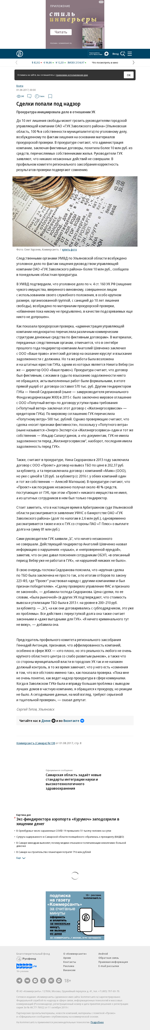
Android (103, 953)
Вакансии (69, 970)
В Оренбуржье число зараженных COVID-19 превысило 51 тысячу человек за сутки (63, 830)
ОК (129, 75)
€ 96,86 (48, 62)
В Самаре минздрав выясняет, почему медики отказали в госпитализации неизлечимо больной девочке (71, 844)
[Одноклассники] (43, 981)
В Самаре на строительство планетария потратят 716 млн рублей (53, 852)
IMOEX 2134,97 (76, 62)
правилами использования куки (72, 74)
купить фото (69, 249)
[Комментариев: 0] (29, 96)
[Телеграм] (19, 981)
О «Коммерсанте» (75, 953)
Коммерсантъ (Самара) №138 (35, 743)
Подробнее (97, 1022)
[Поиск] (123, 54)
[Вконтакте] (27, 981)
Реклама (68, 966)
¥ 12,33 (60, 62)
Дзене (46, 721)
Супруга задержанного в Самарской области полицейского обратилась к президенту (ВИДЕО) (70, 836)
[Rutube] (51, 981)
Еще (18, 858)
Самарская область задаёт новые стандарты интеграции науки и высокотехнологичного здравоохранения (73, 781)
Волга (19, 85)
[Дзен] (35, 981)
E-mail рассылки (108, 966)
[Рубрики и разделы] (130, 54)
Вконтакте (71, 721)
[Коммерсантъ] (19, 53)
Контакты (69, 962)
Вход (115, 53)
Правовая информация (113, 962)
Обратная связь (108, 958)
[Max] (59, 981)
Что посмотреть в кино (105, 62)
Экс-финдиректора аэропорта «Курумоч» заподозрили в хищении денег (67, 821)
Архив (67, 958)
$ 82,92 (36, 62)
